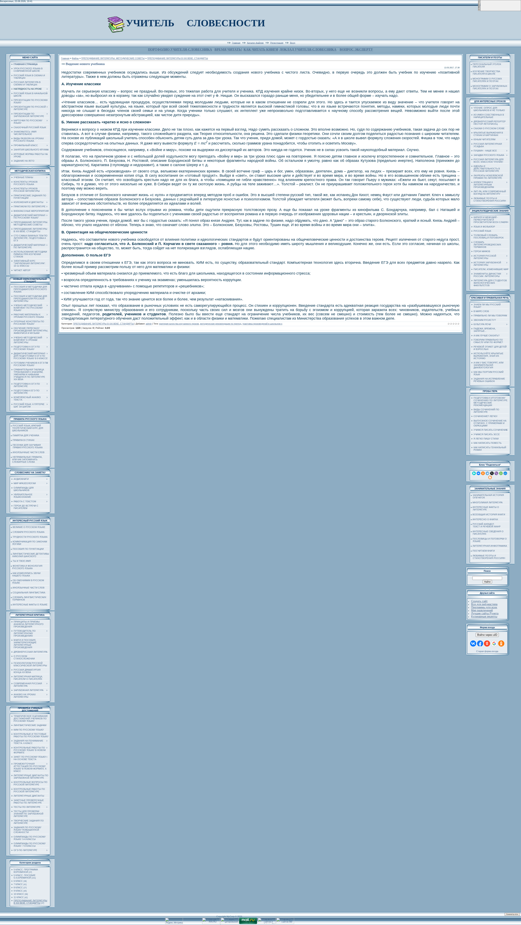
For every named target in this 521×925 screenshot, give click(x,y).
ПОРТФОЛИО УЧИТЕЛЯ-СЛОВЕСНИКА (180, 49)
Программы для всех (484, 607)
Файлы (75, 58)
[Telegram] (487, 473)
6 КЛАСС (18, 881)
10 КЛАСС (19, 894)
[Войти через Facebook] (480, 643)
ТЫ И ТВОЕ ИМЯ (22, 561)
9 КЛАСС (18, 891)
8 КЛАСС (18, 887)
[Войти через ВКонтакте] (473, 643)
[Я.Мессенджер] (474, 473)
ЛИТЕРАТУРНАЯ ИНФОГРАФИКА (490, 546)
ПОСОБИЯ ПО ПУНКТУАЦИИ (28, 549)
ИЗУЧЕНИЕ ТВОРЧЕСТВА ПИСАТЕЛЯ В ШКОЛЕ (485, 72)
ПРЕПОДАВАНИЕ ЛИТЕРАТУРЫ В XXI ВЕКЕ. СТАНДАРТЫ (30, 901)
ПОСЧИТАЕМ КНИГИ (484, 551)
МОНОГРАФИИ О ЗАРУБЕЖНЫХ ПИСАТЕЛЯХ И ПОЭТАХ (489, 87)
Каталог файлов (255, 42)
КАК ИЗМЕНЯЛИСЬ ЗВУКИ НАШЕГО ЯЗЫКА (25, 574)
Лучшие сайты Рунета (484, 613)
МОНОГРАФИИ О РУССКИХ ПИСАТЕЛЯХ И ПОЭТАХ (486, 79)
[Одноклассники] (483, 473)
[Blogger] (490, 477)
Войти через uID (487, 634)
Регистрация (276, 42)
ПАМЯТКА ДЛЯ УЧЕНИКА (26, 435)
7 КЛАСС (18, 884)
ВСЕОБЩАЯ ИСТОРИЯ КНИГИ (489, 514)
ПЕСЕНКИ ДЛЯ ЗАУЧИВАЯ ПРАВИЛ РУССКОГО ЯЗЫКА (27, 446)
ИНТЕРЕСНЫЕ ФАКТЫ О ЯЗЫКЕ (30, 604)
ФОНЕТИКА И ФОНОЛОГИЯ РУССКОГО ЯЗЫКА (26, 567)
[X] (492, 473)
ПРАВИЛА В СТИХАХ (23, 440)
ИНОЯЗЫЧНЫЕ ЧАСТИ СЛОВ (28, 452)
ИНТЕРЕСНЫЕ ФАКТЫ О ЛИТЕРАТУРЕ (485, 508)
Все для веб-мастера (484, 604)
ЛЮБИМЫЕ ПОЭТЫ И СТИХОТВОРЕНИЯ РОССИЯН (488, 556)
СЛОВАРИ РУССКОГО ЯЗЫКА (28, 532)
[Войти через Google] (494, 643)
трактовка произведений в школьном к (262, 323)
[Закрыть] (479, 10)
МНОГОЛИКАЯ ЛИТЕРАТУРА (487, 502)
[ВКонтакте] (478, 473)
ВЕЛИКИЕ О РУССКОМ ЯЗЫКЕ (29, 527)
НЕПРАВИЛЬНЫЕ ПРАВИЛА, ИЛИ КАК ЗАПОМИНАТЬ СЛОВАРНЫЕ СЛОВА (26, 459)
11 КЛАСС (19, 897)
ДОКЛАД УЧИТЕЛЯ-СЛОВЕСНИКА (308, 49)
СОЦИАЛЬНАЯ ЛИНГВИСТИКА (29, 592)
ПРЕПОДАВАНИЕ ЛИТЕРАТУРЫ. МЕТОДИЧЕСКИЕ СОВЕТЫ (113, 58)
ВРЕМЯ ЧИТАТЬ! (228, 49)
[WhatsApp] (501, 473)
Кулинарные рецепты (484, 616)
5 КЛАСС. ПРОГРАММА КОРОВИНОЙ (26, 870)
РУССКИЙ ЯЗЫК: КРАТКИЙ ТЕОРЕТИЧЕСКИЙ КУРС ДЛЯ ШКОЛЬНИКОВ (27, 428)
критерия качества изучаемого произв (179, 323)
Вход (292, 42)
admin (149, 323)
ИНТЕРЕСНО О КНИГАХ (485, 519)
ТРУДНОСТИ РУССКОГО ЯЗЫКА (30, 537)
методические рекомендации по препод (220, 323)
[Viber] (496, 473)
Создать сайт (479, 601)
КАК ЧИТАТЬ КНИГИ (261, 49)
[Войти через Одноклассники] (501, 643)
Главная (236, 42)
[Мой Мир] (505, 473)
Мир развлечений (482, 610)
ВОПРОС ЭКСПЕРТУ (356, 49)
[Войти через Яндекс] (487, 643)
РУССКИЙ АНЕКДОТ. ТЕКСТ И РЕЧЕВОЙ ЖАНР (485, 525)
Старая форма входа (487, 651)
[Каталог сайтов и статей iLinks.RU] (267, 923)
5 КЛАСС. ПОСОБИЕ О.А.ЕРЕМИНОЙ (24, 876)
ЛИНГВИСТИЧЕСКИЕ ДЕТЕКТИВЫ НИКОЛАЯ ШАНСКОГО (30, 555)
